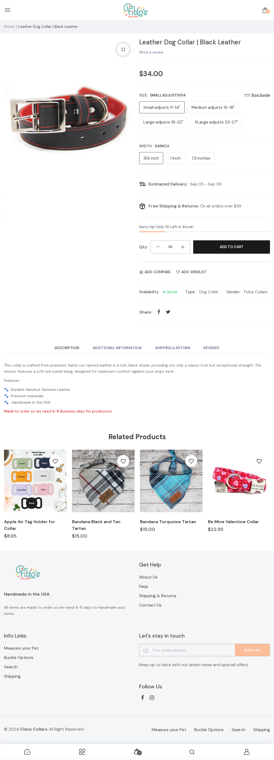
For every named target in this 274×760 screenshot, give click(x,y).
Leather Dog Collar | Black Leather (190, 42)
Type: (190, 292)
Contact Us (150, 605)
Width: (154, 146)
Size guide (260, 95)
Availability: (149, 292)
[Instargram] (152, 698)
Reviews (211, 347)
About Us (148, 577)
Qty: (143, 247)
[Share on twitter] (168, 312)
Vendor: (233, 292)
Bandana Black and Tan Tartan (96, 525)
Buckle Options (18, 657)
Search (11, 667)
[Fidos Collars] (136, 10)
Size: (162, 95)
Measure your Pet (21, 648)
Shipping (12, 676)
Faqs (143, 586)
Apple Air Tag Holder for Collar (29, 525)
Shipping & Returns (157, 596)
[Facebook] (142, 698)
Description (67, 347)
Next (129, 116)
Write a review (151, 52)
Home (9, 26)
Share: (145, 312)
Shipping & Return (172, 347)
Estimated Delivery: (168, 184)
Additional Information (117, 347)
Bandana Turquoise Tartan (168, 521)
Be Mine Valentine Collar (233, 521)
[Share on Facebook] (158, 312)
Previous (9, 116)
